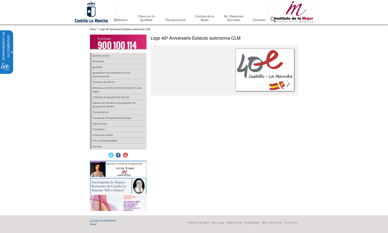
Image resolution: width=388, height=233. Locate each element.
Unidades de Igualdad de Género (111, 97)
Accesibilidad (252, 222)
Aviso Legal (217, 222)
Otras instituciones (272, 222)
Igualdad (97, 67)
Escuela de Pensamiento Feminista (112, 118)
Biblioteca (121, 19)
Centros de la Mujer (204, 18)
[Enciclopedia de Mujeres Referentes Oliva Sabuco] (118, 186)
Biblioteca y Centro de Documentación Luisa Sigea (117, 89)
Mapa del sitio (234, 222)
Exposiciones (100, 123)
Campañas (99, 129)
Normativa (98, 61)
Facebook (118, 155)
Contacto (259, 19)
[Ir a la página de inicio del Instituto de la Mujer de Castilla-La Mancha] (293, 21)
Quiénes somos (101, 55)
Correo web (290, 222)
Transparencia (175, 19)
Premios (97, 146)
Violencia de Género (104, 82)
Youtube (125, 155)
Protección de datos (198, 222)
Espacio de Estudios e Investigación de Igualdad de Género (114, 104)
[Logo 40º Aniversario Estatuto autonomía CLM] (264, 70)
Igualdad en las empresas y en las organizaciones (111, 74)
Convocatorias (101, 112)
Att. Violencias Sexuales (234, 18)
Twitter (111, 155)
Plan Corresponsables (105, 140)
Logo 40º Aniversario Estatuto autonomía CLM (124, 29)
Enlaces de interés (103, 135)
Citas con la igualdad (146, 18)
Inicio (93, 29)
